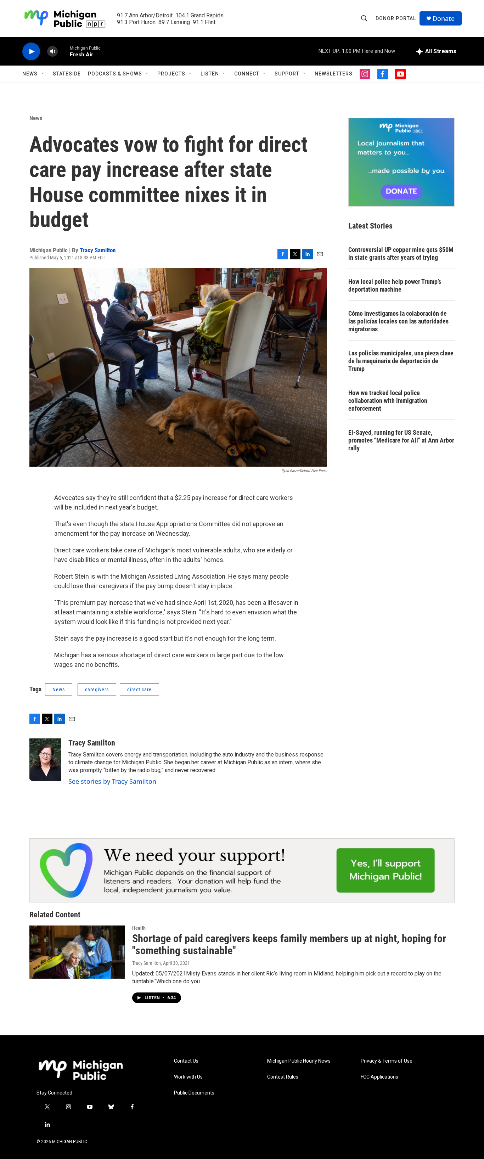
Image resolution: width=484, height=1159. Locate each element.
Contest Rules (282, 1077)
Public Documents (194, 1093)
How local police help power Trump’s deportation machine (394, 285)
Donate (444, 18)
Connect (246, 74)
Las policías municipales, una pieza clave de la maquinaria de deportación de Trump (401, 360)
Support (287, 74)
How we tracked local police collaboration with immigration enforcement (387, 400)
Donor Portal (396, 18)
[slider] (64, 51)
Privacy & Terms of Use (386, 1061)
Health (139, 928)
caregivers (97, 689)
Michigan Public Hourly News (299, 1061)
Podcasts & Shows (115, 74)
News (30, 74)
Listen (210, 74)
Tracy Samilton (98, 250)
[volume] (52, 52)
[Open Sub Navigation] (43, 74)
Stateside (67, 74)
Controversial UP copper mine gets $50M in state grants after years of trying (401, 253)
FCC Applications (379, 1077)
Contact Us (186, 1061)
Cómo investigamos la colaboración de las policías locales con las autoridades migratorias (398, 321)
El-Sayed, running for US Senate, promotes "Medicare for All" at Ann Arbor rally (401, 440)
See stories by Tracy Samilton (112, 781)
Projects (171, 74)
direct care (139, 689)
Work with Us (188, 1077)
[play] (31, 51)
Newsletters (334, 74)
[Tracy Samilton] (45, 759)
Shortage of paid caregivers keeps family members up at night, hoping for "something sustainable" (289, 944)
